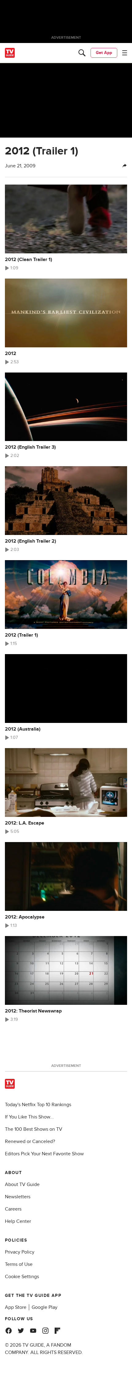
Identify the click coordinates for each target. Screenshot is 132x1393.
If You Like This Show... (29, 1117)
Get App (104, 52)
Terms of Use (19, 1264)
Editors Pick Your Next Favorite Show (44, 1154)
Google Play (44, 1307)
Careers (13, 1209)
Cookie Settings (22, 1277)
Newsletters (17, 1197)
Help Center (18, 1221)
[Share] (124, 165)
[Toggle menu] (124, 52)
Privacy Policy (19, 1252)
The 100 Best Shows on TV (33, 1129)
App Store (15, 1307)
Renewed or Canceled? (30, 1141)
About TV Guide (22, 1184)
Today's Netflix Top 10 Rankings (38, 1105)
